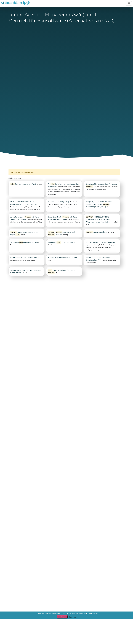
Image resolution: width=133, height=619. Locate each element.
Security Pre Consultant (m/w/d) (24, 242)
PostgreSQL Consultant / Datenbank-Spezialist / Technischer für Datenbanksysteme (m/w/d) (99, 204)
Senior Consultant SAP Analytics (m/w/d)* (25, 257)
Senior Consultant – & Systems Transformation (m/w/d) (62, 218)
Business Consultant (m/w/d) (23, 184)
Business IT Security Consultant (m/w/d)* (62, 257)
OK (62, 617)
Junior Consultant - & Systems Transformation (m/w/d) (24, 218)
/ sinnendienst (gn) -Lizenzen (61, 233)
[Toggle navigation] (129, 3)
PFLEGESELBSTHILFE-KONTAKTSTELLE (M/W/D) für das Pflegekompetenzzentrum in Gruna (98, 219)
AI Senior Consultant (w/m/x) (58, 202)
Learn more (73, 617)
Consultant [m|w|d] (96, 232)
